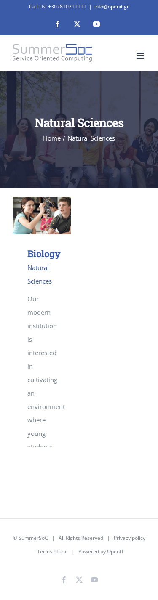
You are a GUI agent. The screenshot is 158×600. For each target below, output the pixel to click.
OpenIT (115, 551)
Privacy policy (129, 538)
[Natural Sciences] (42, 215)
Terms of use (52, 551)
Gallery (53, 215)
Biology (29, 215)
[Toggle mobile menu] (141, 55)
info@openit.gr (111, 6)
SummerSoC (33, 538)
